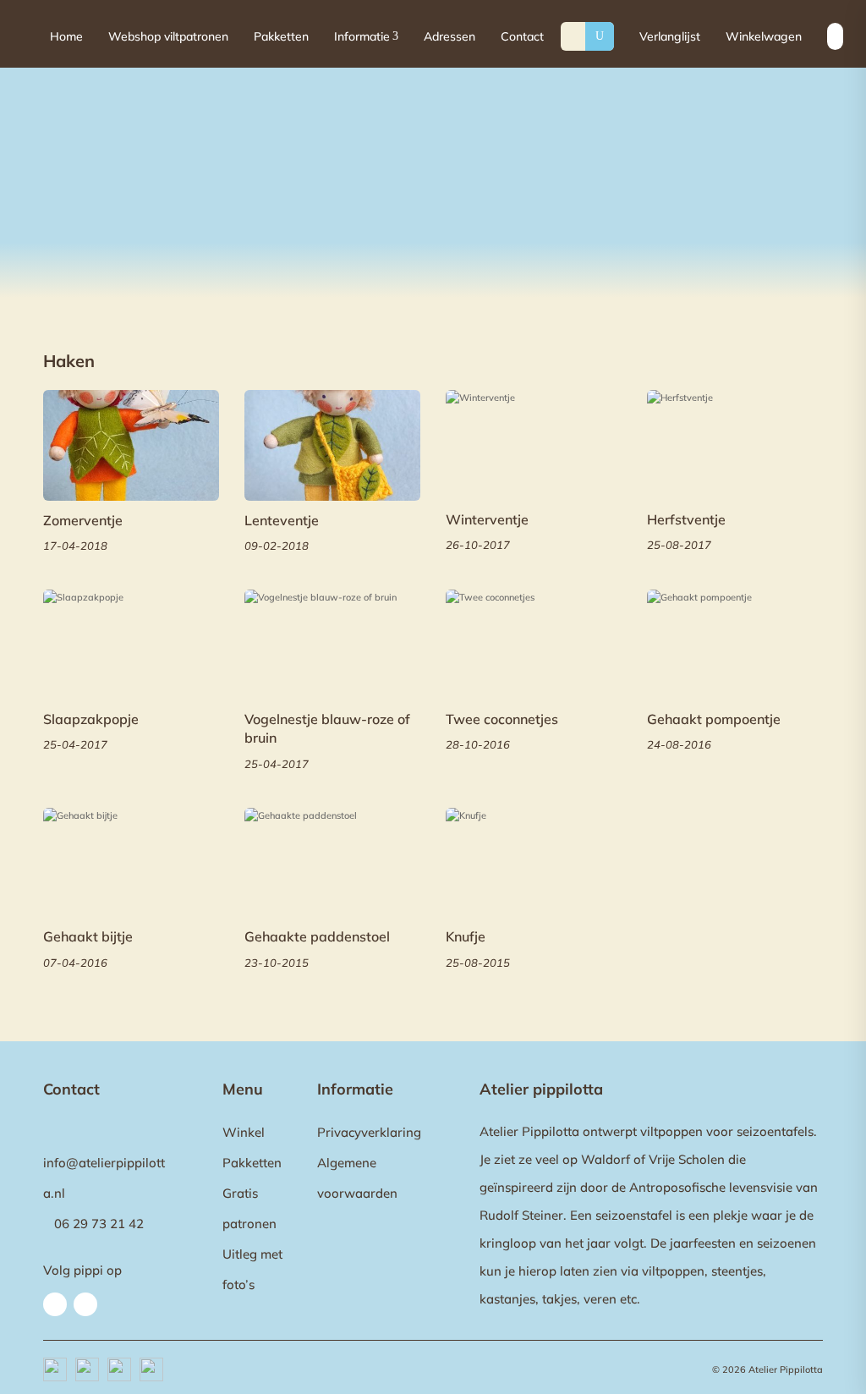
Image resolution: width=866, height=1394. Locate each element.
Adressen (449, 36)
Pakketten (281, 36)
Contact (522, 36)
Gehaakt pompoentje (714, 719)
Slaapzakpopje (91, 719)
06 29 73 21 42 (99, 1224)
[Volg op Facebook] (55, 1304)
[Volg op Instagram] (85, 1304)
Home (66, 36)
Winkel (243, 1132)
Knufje (465, 936)
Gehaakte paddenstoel (317, 936)
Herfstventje (686, 519)
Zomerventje (83, 520)
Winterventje (487, 519)
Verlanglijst (669, 36)
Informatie (366, 36)
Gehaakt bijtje (88, 936)
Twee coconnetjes (502, 719)
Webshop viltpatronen (168, 36)
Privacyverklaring (369, 1132)
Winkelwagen (764, 36)
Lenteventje (281, 520)
